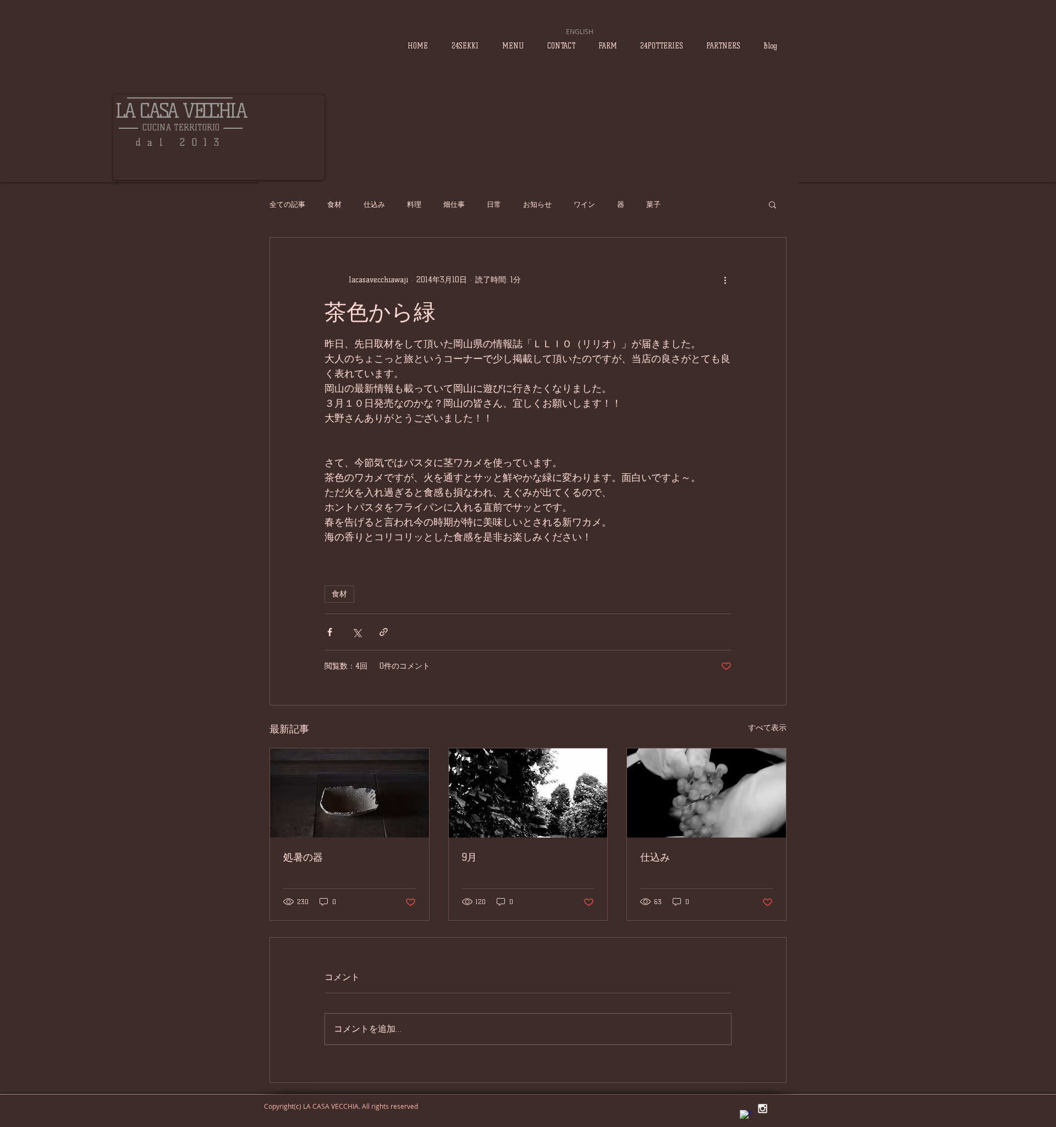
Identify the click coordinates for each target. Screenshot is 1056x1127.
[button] (772, 204)
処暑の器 (303, 857)
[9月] (528, 793)
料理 (414, 204)
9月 (469, 857)
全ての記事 (287, 204)
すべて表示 (767, 727)
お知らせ (537, 204)
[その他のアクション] (725, 279)
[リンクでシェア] (383, 632)
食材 (334, 204)
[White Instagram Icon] (762, 1108)
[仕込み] (706, 793)
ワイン (584, 204)
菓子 (653, 204)
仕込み (374, 204)
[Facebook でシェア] (329, 632)
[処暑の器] (349, 793)
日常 (494, 204)
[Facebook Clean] (746, 1116)
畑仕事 (454, 204)
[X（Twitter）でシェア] (356, 632)
